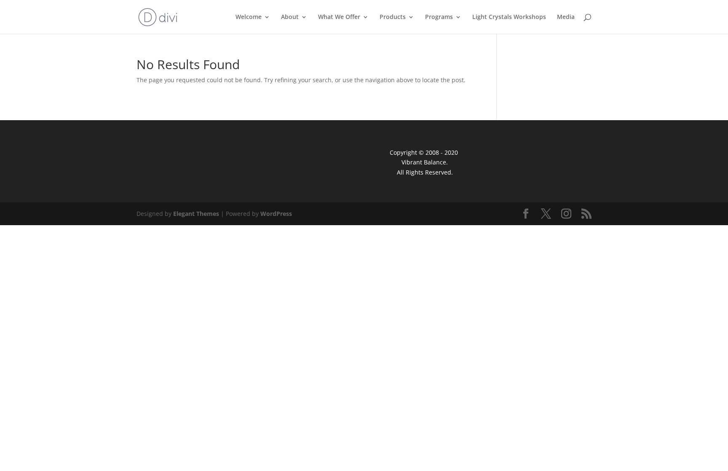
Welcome (249, 17)
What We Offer (339, 17)
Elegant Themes (196, 214)
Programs (439, 17)
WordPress (276, 214)
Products (393, 17)
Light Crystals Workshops (509, 17)
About (290, 17)
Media (566, 17)
